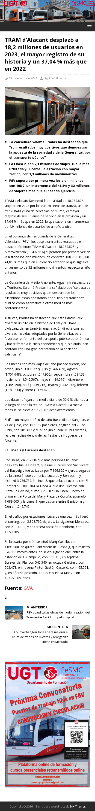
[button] (88, 26)
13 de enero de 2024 (23, 78)
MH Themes (78, 806)
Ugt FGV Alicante (55, 78)
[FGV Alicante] (47, 19)
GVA (28, 588)
